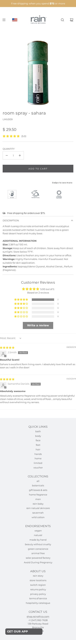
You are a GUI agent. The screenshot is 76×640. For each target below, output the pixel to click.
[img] (7, 347)
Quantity (8, 148)
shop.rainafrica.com (38, 616)
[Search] (62, 20)
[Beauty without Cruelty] (37, 194)
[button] (21, 299)
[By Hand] (13, 194)
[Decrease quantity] (7, 155)
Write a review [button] (38, 325)
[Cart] (71, 20)
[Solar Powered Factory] (60, 194)
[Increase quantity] (20, 155)
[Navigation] (4, 20)
